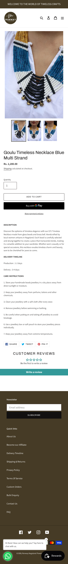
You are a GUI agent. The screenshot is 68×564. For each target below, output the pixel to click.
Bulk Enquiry (13, 495)
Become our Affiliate (16, 444)
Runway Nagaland (29, 553)
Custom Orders (14, 486)
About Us (11, 436)
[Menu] (62, 17)
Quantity (7, 179)
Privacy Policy (13, 469)
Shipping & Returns (16, 461)
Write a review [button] (34, 372)
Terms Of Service (14, 478)
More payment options (34, 213)
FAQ (8, 511)
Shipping (7, 168)
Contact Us (12, 503)
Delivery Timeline (15, 453)
